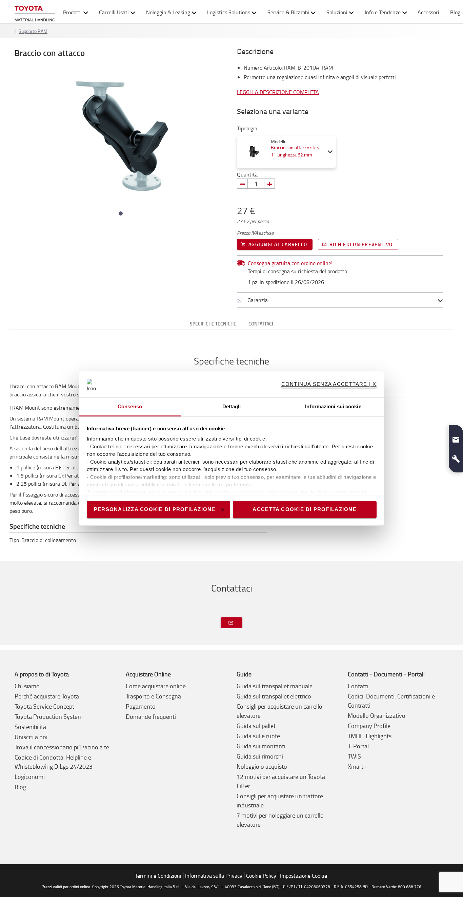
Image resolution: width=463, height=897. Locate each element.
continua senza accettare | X (329, 384)
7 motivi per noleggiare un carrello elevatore (280, 819)
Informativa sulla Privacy (213, 875)
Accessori (428, 12)
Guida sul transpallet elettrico (274, 696)
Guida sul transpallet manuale (275, 686)
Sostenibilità (30, 727)
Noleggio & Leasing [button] (168, 12)
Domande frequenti (151, 716)
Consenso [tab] (130, 406)
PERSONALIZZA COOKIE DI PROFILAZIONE (155, 509)
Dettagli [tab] (231, 406)
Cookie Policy (261, 875)
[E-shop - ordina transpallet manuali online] (35, 12)
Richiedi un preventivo (361, 244)
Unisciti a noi (31, 737)
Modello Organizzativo (376, 715)
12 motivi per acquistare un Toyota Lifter (281, 781)
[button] (456, 437)
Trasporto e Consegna (153, 696)
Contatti (358, 686)
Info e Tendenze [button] (383, 12)
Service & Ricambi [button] (288, 12)
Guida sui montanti (261, 746)
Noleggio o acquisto (262, 766)
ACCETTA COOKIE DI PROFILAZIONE (305, 509)
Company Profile (369, 726)
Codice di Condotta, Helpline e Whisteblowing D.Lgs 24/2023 (54, 761)
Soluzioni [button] (336, 12)
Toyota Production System (49, 716)
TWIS (354, 756)
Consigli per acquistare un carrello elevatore (279, 711)
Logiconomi (30, 776)
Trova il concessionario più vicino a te (62, 747)
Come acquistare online (156, 686)
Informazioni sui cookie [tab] (333, 406)
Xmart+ (357, 766)
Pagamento (141, 706)
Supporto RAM (33, 31)
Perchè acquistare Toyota (47, 696)
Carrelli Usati (114, 12)
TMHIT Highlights (369, 736)
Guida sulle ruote (258, 736)
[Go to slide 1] (121, 213)
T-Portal (358, 746)
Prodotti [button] (72, 12)
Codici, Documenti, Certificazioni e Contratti (391, 700)
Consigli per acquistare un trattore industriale (280, 800)
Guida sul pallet (256, 726)
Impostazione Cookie (303, 875)
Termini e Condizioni (158, 875)
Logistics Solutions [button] (228, 12)
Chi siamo (27, 686)
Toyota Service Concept (44, 706)
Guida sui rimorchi (260, 756)
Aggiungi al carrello (277, 244)
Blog (20, 787)
